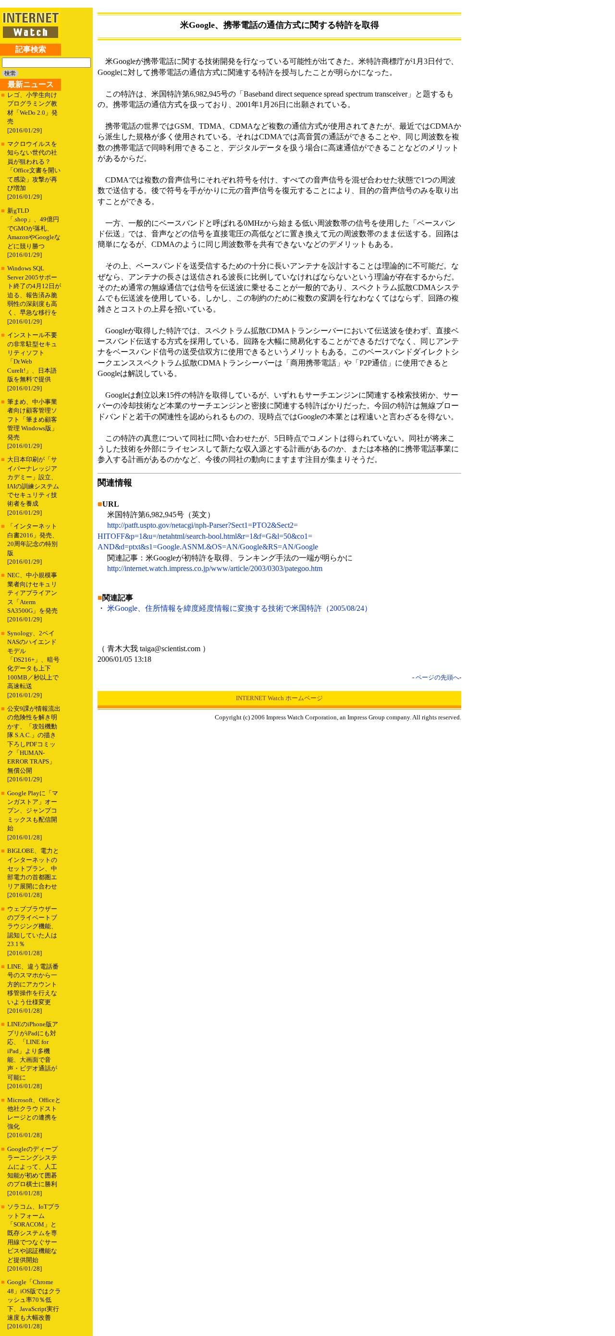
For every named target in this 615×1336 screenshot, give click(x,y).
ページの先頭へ (437, 677)
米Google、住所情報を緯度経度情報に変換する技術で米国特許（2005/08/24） (239, 608)
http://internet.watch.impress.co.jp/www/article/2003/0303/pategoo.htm (214, 568)
